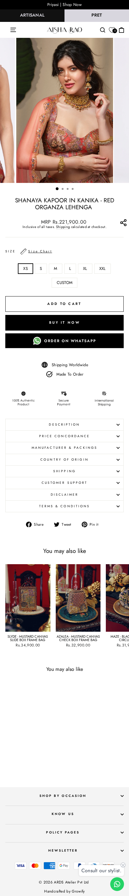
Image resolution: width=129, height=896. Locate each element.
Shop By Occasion (62, 795)
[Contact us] (117, 884)
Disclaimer (65, 494)
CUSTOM (65, 283)
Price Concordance (64, 436)
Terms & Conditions (64, 506)
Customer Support (64, 482)
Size (28, 251)
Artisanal (32, 15)
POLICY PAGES (63, 832)
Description (64, 424)
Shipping (63, 227)
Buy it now (64, 322)
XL (85, 268)
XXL (102, 268)
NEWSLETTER (63, 850)
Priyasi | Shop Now (64, 5)
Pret (96, 15)
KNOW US (63, 814)
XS (25, 268)
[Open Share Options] (123, 224)
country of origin (64, 459)
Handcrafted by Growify (64, 891)
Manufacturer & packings (64, 447)
